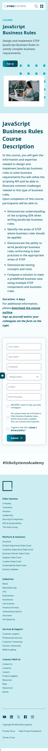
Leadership (7, 515)
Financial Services (10, 607)
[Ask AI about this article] (2, 376)
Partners (6, 511)
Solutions (6, 541)
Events (5, 691)
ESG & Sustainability (11, 523)
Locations (6, 668)
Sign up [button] (10, 63)
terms (32, 427)
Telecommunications (12, 611)
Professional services (12, 637)
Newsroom (7, 688)
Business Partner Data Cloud (15, 553)
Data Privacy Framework (30, 731)
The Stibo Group (10, 527)
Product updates (10, 676)
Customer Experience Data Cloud (17, 549)
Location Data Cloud (11, 561)
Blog (4, 684)
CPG (4, 591)
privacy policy (17, 430)
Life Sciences (8, 603)
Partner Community (11, 645)
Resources (7, 680)
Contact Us (7, 664)
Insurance (7, 615)
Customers (7, 507)
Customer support (10, 633)
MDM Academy (9, 649)
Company (6, 503)
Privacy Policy (8, 731)
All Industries (8, 619)
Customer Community (12, 641)
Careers (6, 672)
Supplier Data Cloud (11, 557)
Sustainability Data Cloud (14, 565)
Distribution (8, 595)
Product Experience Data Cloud (16, 545)
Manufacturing (9, 587)
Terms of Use (8, 737)
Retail (5, 583)
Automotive (7, 599)
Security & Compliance (12, 519)
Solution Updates (10, 569)
